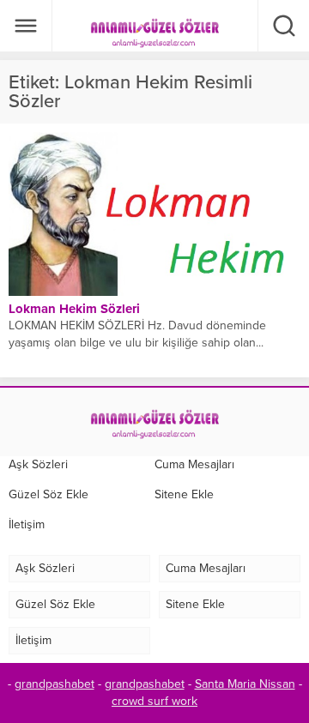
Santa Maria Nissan (245, 684)
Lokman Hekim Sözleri (74, 308)
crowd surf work (154, 701)
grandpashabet (54, 684)
